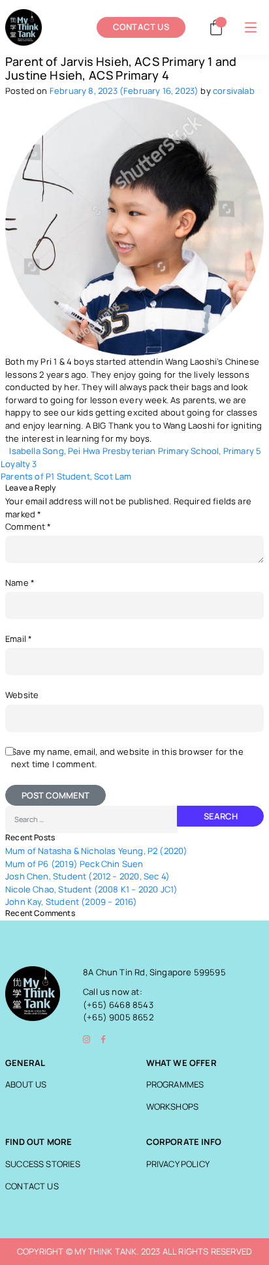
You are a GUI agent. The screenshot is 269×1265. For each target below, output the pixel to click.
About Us (25, 1084)
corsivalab (234, 91)
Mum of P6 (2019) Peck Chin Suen (74, 864)
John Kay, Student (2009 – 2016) (71, 901)
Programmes (175, 1084)
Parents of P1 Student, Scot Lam (67, 476)
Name (20, 582)
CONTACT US (141, 27)
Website (22, 695)
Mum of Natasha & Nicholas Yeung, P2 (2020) (96, 851)
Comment (28, 526)
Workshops (172, 1106)
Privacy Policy (178, 1164)
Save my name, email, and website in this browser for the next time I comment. (127, 758)
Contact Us (32, 1186)
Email (18, 639)
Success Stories (42, 1164)
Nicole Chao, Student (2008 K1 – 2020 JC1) (91, 889)
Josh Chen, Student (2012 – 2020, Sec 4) (87, 876)
